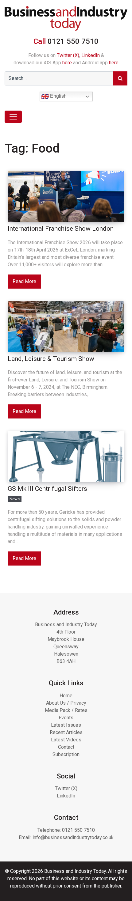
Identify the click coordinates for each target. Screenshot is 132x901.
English (58, 96)
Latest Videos (66, 740)
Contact (66, 747)
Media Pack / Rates (66, 710)
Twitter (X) (68, 55)
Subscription (66, 754)
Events (66, 718)
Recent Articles (66, 732)
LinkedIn (90, 55)
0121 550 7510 (78, 830)
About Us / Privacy (66, 703)
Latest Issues (66, 725)
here (67, 63)
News (15, 499)
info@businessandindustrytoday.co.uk (73, 837)
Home (66, 695)
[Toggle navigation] (13, 117)
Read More (24, 281)
